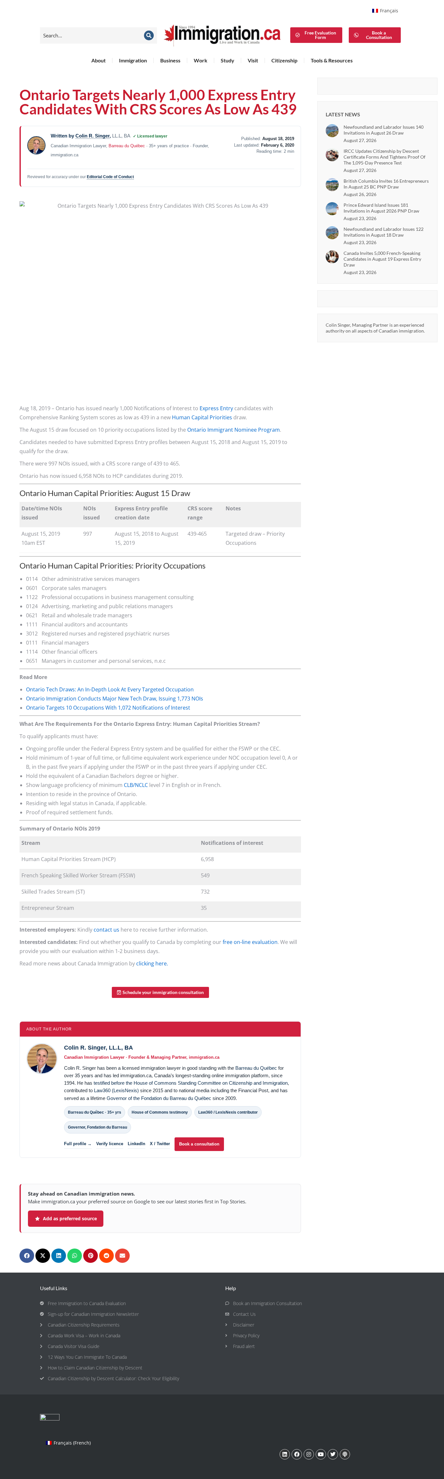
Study (227, 60)
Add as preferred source (70, 1218)
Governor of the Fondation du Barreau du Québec (159, 1098)
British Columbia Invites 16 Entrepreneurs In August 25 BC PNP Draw (386, 184)
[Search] (149, 35)
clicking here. (152, 963)
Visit (253, 60)
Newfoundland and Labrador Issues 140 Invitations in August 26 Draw (384, 130)
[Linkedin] (285, 1454)
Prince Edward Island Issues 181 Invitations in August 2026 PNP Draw (381, 208)
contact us (106, 929)
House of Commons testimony (160, 1112)
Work (200, 60)
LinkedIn (136, 1143)
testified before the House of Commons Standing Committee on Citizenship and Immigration (191, 1083)
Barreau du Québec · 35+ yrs (94, 1112)
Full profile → (78, 1143)
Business (170, 60)
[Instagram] (309, 1454)
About (98, 60)
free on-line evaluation (250, 942)
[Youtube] (321, 1454)
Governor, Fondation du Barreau (97, 1127)
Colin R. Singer (92, 135)
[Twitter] (333, 1454)
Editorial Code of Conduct (110, 177)
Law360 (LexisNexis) (116, 1090)
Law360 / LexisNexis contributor (228, 1112)
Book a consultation (199, 1144)
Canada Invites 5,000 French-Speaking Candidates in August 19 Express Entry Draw (382, 259)
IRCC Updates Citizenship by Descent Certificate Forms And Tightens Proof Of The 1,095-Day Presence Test (384, 156)
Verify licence (109, 1143)
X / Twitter (160, 1143)
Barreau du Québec (127, 145)
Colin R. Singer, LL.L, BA (98, 1047)
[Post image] (332, 130)
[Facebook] (297, 1454)
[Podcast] (345, 1454)
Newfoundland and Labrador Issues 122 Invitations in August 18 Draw (384, 232)
